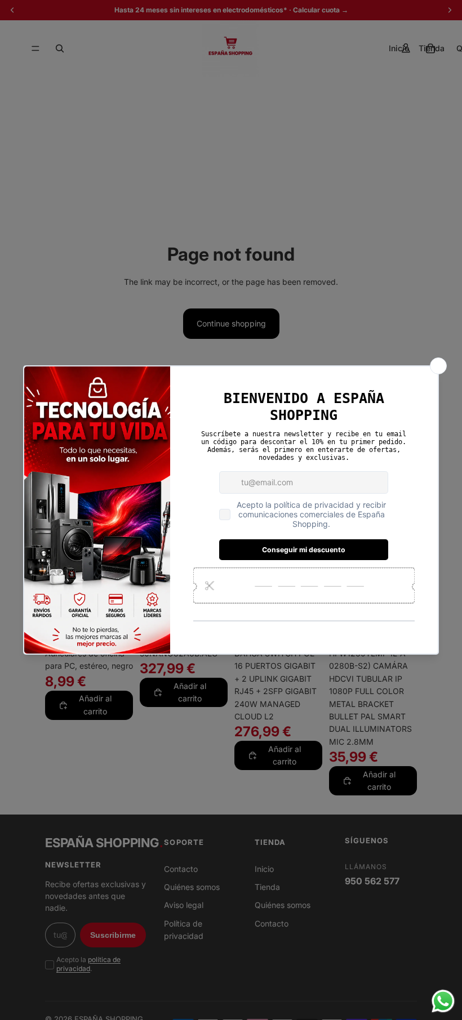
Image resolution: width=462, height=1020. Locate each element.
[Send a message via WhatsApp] (443, 1001)
